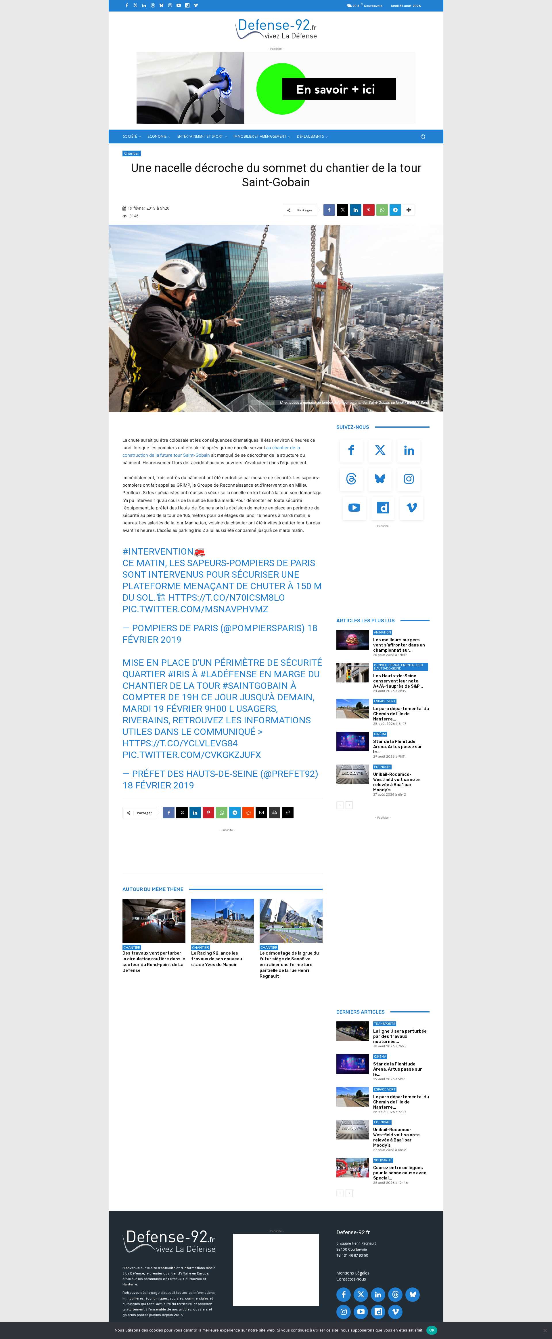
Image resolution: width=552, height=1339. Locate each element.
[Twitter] (135, 5)
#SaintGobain (255, 685)
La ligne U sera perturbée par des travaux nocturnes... (400, 1036)
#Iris (178, 674)
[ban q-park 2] (276, 88)
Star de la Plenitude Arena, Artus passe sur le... (397, 746)
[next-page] (349, 805)
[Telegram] (395, 210)
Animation (382, 632)
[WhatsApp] (382, 210)
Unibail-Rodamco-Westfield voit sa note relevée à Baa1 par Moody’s (396, 782)
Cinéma (380, 734)
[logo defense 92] (276, 28)
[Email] (261, 812)
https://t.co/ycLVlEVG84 (180, 743)
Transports (384, 1024)
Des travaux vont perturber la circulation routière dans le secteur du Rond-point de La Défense (153, 962)
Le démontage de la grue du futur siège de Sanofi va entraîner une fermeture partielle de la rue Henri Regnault (289, 965)
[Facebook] (126, 5)
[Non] (545, 1330)
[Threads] (152, 5)
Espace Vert (385, 701)
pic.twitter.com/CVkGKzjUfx (191, 754)
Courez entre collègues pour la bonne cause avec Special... (399, 1173)
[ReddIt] (248, 812)
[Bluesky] (161, 5)
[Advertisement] (227, 846)
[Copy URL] (288, 812)
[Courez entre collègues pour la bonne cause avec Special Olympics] (352, 1167)
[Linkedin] (144, 5)
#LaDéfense (228, 674)
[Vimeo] (195, 5)
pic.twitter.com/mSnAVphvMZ (195, 609)
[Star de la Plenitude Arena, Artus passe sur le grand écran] (352, 741)
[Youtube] (178, 5)
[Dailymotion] (187, 5)
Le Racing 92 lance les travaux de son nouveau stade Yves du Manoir (216, 959)
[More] (409, 210)
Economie (382, 767)
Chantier (131, 153)
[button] (423, 136)
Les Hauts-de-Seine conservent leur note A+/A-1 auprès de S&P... (398, 681)
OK (432, 1330)
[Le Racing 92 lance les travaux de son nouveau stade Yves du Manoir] (222, 921)
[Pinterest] (369, 210)
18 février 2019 (158, 785)
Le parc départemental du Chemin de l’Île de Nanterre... (401, 714)
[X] (342, 210)
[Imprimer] (274, 812)
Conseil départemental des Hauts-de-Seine (398, 666)
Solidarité (383, 1160)
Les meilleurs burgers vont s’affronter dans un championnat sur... (399, 645)
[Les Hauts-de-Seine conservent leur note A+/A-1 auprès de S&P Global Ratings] (352, 672)
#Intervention (158, 551)
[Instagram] (170, 5)
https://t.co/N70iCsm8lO (226, 597)
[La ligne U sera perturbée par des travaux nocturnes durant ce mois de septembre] (352, 1031)
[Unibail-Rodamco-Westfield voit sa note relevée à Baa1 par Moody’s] (352, 774)
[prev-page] (340, 805)
